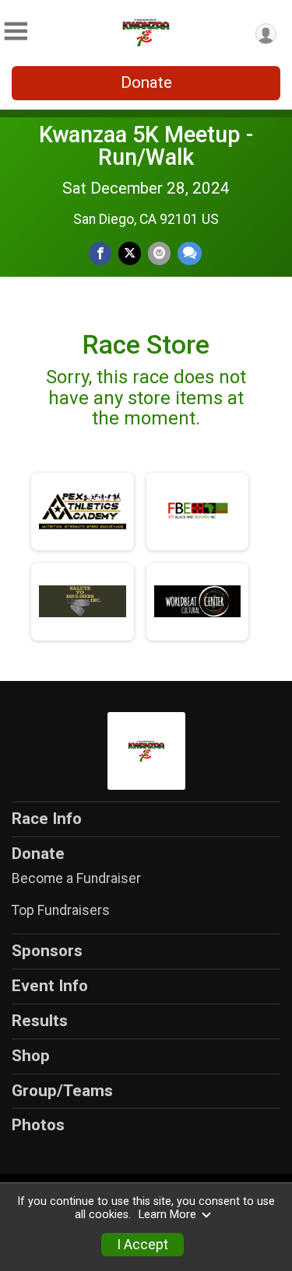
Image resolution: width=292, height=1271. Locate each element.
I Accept (142, 1244)
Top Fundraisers (61, 910)
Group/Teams (62, 1090)
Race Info (47, 818)
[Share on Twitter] (129, 253)
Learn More (167, 1214)
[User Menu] (265, 33)
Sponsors (47, 950)
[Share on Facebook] (100, 253)
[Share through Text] (190, 253)
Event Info (50, 985)
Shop (31, 1055)
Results (40, 1020)
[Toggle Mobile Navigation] (15, 31)
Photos (38, 1125)
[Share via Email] (159, 253)
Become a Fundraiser (76, 878)
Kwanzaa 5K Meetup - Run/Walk (146, 145)
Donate (146, 82)
